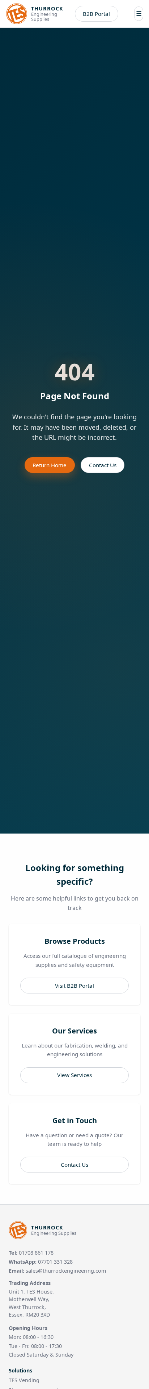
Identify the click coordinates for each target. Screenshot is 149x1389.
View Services (74, 1074)
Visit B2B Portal (74, 985)
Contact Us (102, 465)
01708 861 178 (36, 1252)
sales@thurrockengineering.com (66, 1270)
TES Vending (24, 1380)
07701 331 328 (55, 1261)
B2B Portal (96, 13)
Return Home (50, 465)
